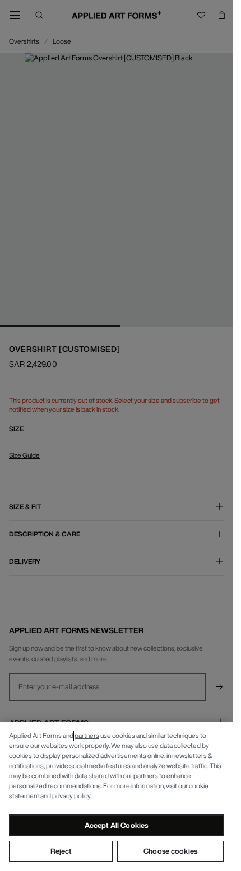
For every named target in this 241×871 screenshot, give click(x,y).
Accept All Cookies (116, 825)
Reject (61, 851)
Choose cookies (170, 851)
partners (87, 735)
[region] (116, 796)
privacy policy (71, 796)
